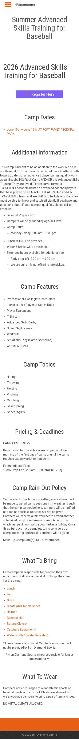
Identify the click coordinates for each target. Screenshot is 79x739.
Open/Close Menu (8, 4)
